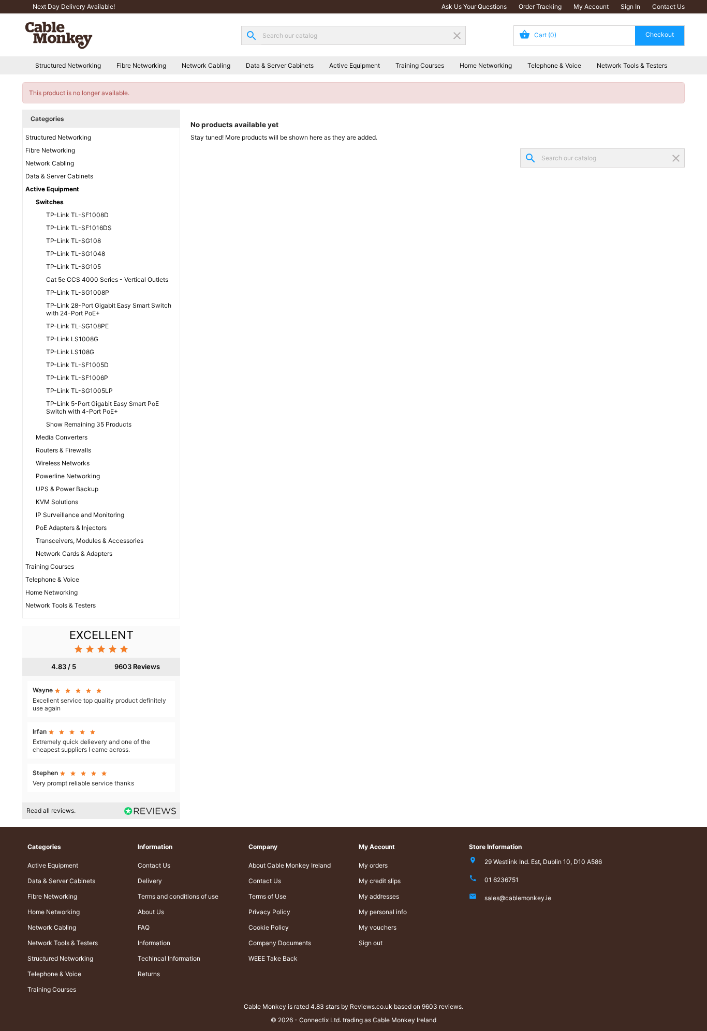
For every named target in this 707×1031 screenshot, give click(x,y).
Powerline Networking (68, 476)
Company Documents (279, 943)
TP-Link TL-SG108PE (77, 326)
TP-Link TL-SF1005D (77, 365)
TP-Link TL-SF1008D (77, 215)
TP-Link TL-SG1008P (77, 292)
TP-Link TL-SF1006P (77, 378)
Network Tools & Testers (632, 65)
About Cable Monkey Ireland (289, 865)
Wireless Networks (63, 463)
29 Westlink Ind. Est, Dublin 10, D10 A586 (543, 862)
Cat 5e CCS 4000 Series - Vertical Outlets (107, 279)
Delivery (150, 881)
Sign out (370, 943)
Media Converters (61, 437)
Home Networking (486, 65)
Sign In (630, 6)
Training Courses (419, 65)
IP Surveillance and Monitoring (80, 515)
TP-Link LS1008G (72, 339)
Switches (50, 202)
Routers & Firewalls (63, 450)
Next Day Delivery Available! (74, 6)
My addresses (379, 896)
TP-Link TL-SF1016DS (79, 228)
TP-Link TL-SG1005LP (79, 391)
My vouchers (377, 927)
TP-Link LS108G (70, 352)
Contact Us (668, 6)
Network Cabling (206, 65)
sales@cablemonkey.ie (517, 898)
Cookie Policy (268, 927)
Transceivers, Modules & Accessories (89, 540)
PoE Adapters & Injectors (71, 528)
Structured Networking (68, 65)
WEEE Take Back (273, 958)
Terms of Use (267, 896)
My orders (373, 865)
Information (154, 943)
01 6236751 (501, 880)
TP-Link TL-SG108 (73, 241)
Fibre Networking (141, 65)
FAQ (144, 927)
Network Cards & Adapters (74, 553)
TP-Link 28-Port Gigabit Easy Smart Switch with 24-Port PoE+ (108, 309)
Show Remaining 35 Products (88, 424)
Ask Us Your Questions (474, 6)
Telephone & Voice (554, 65)
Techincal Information (169, 958)
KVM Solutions (57, 502)
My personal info (383, 912)
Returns (149, 974)
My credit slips (380, 881)
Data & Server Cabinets (280, 65)
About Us (151, 912)
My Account (591, 6)
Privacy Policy (269, 912)
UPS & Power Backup (67, 489)
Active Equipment (354, 65)
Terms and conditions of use (178, 896)
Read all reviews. (51, 810)
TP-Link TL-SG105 (73, 266)
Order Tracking (540, 6)
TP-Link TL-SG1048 (75, 253)
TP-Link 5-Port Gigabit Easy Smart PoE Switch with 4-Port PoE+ (102, 407)
